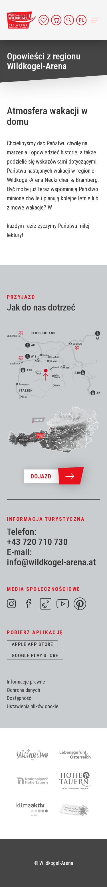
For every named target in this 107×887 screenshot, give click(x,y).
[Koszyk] (56, 20)
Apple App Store (32, 644)
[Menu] (94, 20)
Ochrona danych (23, 690)
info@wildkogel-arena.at (51, 562)
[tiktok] (46, 604)
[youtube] (63, 604)
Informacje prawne (26, 682)
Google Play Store (35, 655)
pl (81, 20)
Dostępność (19, 698)
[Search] (69, 20)
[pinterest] (80, 604)
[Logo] (21, 20)
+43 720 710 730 (37, 542)
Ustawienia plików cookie (32, 706)
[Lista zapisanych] (44, 20)
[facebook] (28, 604)
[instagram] (11, 604)
